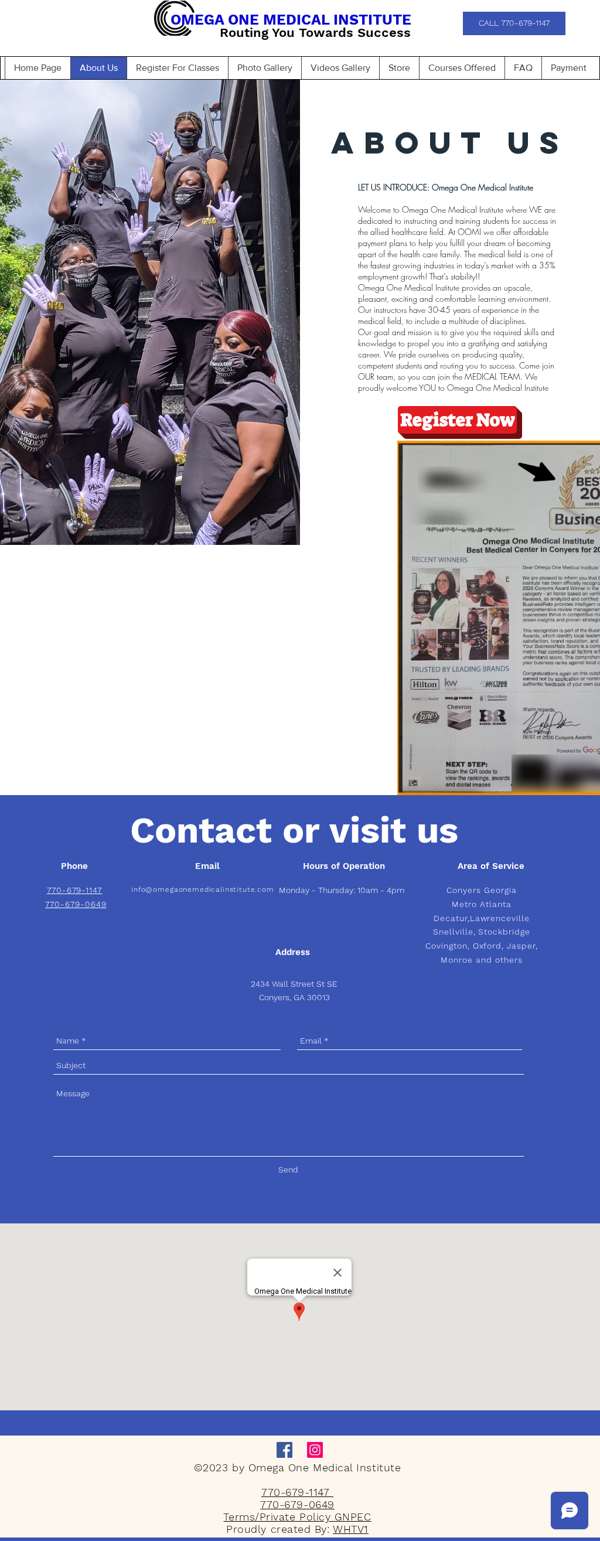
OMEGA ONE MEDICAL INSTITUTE (291, 19)
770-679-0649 (76, 904)
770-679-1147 (297, 1492)
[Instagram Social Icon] (315, 1450)
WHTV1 (351, 1529)
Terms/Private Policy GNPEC (297, 1517)
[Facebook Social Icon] (284, 1450)
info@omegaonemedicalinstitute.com (202, 889)
